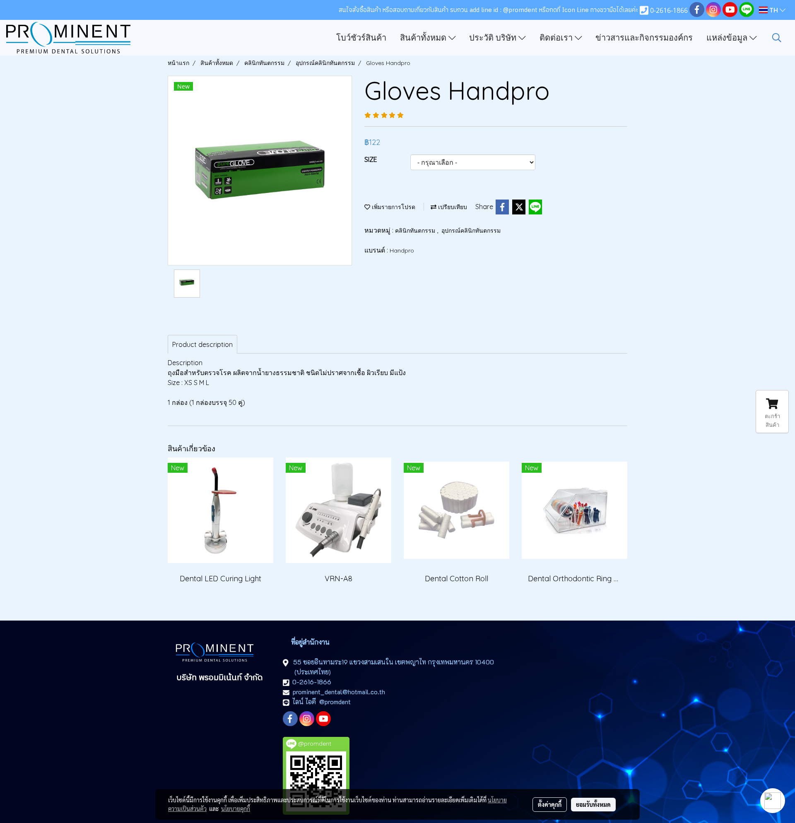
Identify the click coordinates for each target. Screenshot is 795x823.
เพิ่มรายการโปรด (392, 207)
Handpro (402, 250)
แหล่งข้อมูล (727, 38)
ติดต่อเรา (557, 38)
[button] (777, 38)
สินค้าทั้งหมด (424, 38)
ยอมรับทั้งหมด (593, 804)
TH (774, 10)
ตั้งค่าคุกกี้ (549, 804)
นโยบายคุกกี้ (235, 808)
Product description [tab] (202, 344)
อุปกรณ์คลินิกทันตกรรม (471, 230)
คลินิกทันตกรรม (416, 230)
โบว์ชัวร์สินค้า (361, 38)
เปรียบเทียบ (451, 207)
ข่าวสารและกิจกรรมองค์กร (644, 38)
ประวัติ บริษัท (493, 38)
